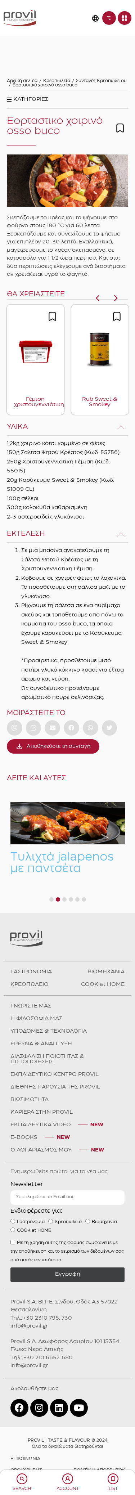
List (113, 1489)
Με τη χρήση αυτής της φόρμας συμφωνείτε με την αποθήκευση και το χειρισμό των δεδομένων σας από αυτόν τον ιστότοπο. (67, 1251)
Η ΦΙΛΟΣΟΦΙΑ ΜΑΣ (36, 1018)
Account (68, 1489)
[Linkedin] (59, 1408)
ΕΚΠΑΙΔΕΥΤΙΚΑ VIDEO (40, 1124)
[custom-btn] (14, 728)
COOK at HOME (103, 984)
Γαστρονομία (31, 1222)
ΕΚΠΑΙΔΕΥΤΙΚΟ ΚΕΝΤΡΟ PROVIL (54, 1074)
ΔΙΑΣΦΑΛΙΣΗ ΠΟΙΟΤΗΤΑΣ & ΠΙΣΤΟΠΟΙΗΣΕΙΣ (47, 1059)
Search (22, 1489)
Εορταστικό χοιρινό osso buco (45, 85)
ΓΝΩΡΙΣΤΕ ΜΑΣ (30, 1006)
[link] (20, 18)
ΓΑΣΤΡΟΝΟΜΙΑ (31, 971)
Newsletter (26, 1184)
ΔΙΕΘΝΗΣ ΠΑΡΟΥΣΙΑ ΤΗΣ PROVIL (55, 1087)
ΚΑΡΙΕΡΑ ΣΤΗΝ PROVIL (41, 1112)
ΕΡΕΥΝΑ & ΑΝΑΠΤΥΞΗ (41, 1043)
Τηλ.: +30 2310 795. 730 (41, 1318)
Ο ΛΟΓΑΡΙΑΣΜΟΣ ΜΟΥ (41, 1150)
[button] (27, 101)
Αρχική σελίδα (22, 81)
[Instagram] (39, 1408)
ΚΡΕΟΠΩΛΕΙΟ (29, 984)
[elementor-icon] (22, 1478)
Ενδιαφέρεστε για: (36, 1211)
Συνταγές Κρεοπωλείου (101, 81)
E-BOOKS (23, 1137)
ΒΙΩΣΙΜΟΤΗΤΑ (29, 1099)
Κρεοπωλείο (56, 81)
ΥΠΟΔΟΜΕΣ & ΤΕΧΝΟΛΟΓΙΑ (48, 1031)
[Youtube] (79, 1408)
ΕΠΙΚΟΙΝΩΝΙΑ (25, 1459)
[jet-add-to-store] (120, 128)
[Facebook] (19, 1408)
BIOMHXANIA (106, 971)
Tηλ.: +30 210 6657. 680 (41, 1357)
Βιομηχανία (104, 1222)
